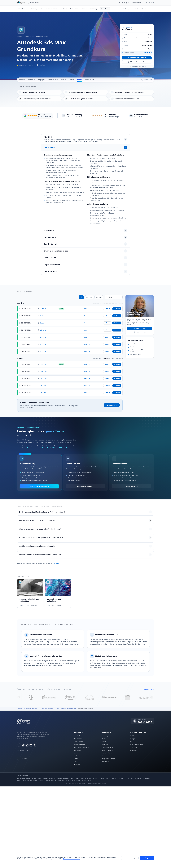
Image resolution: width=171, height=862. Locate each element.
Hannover (122, 778)
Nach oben (24, 758)
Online (67, 780)
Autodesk (42, 65)
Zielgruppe (41, 80)
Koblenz (19, 780)
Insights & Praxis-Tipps (108, 759)
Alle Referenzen (147, 689)
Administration (21, 9)
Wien (89, 780)
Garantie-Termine (79, 736)
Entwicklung (33, 9)
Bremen (45, 778)
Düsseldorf (66, 778)
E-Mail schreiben (141, 332)
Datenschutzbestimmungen (71, 859)
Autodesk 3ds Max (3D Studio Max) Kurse (33, 36)
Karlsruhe (133, 778)
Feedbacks (77, 756)
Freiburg (96, 778)
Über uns (104, 739)
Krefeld (29, 780)
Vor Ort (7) (89, 297)
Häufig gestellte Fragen (137, 744)
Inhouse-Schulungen (108, 747)
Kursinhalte (31, 80)
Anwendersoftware (51, 9)
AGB (131, 741)
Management (74, 9)
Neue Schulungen (79, 741)
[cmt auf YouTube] (31, 745)
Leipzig (35, 780)
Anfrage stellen (110, 405)
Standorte (105, 744)
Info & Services (136, 2)
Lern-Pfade (77, 753)
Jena (127, 778)
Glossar (76, 761)
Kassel (139, 778)
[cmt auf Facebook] (18, 745)
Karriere (104, 756)
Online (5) (99, 297)
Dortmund (43, 316)
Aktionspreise (78, 739)
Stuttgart (84, 780)
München (43, 309)
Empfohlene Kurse (79, 744)
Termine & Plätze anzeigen (138, 57)
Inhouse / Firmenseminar (138, 62)
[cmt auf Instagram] (35, 745)
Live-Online (43, 364)
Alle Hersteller (78, 750)
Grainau (108, 778)
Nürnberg (61, 780)
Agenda (79, 80)
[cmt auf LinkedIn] (23, 745)
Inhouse (71, 80)
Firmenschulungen (107, 750)
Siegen (78, 780)
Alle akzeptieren (147, 858)
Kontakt (109, 3)
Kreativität (63, 9)
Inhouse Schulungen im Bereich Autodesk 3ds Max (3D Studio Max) (48, 448)
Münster (53, 780)
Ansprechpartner (107, 736)
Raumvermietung (122, 2)
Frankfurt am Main (86, 778)
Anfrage (132, 739)
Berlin (39, 778)
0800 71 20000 (140, 328)
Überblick (22, 80)
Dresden (59, 778)
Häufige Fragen (89, 80)
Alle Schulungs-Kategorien (82, 747)
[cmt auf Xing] (27, 745)
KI (41, 9)
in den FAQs (55, 563)
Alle (81, 297)
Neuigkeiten (105, 761)
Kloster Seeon (147, 778)
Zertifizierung (93, 9)
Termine (63, 80)
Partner (104, 741)
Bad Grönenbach (31, 778)
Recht (83, 9)
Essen (42, 323)
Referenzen (77, 764)
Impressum (133, 750)
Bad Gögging (21, 778)
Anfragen (107, 308)
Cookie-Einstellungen (129, 858)
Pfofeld (72, 780)
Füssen (102, 778)
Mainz (41, 780)
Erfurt (72, 778)
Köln (24, 780)
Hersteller (104, 9)
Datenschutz (133, 747)
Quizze (76, 759)
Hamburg (114, 778)
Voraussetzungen (53, 80)
